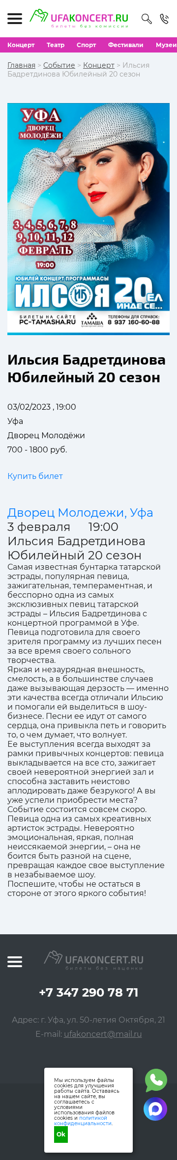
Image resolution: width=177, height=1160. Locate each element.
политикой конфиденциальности (83, 1120)
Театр (55, 45)
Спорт (86, 45)
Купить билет (35, 476)
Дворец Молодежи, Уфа (80, 512)
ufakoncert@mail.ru (103, 1034)
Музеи (166, 45)
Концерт (20, 45)
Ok (61, 1134)
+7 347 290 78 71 (88, 992)
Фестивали (126, 45)
